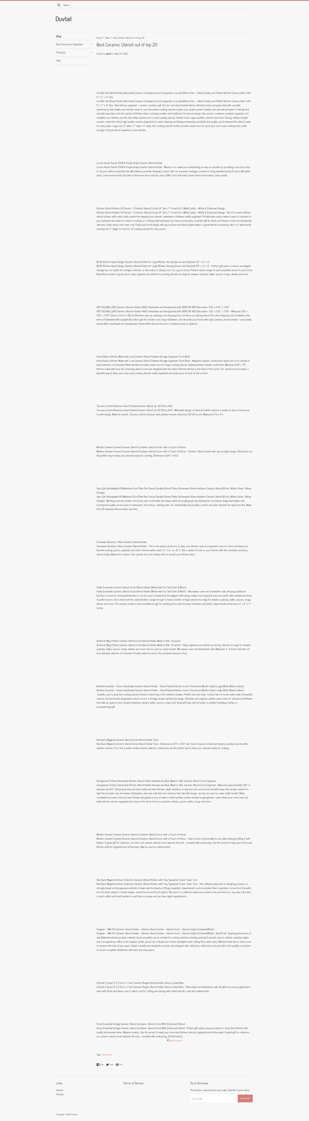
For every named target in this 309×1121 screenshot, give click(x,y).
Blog (58, 36)
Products (74, 52)
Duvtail (74, 1114)
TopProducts (107, 1054)
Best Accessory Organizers (74, 44)
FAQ (58, 60)
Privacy (60, 1094)
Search (59, 1090)
